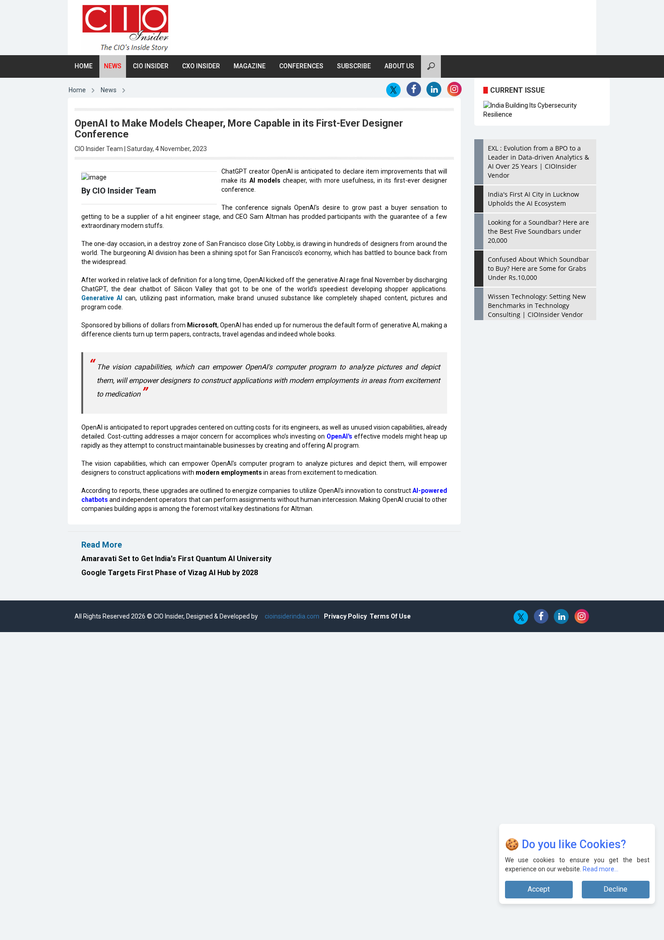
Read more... (600, 869)
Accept (539, 889)
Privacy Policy (345, 616)
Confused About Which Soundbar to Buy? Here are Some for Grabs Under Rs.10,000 (538, 268)
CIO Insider (150, 66)
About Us (399, 66)
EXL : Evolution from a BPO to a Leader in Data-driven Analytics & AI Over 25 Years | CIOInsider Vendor (538, 161)
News (113, 66)
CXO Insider (201, 66)
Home (84, 66)
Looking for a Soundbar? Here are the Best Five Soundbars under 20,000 (538, 231)
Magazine (250, 66)
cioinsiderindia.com (291, 616)
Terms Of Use (390, 616)
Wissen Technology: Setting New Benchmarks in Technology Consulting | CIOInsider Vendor (537, 305)
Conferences (301, 66)
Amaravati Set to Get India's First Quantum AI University (176, 558)
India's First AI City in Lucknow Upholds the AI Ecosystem (533, 199)
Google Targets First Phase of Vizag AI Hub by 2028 (169, 572)
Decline (615, 889)
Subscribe (354, 66)
